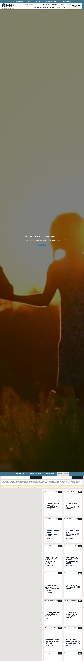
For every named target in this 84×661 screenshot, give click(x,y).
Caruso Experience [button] (61, 7)
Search (36, 477)
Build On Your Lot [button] (44, 7)
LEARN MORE (67, 1)
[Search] (43, 4)
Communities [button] (36, 7)
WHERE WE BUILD (50, 474)
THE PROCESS (30, 474)
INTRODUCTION (20, 474)
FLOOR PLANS (40, 474)
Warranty (56, 4)
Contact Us (42, 245)
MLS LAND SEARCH (63, 474)
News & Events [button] (52, 7)
